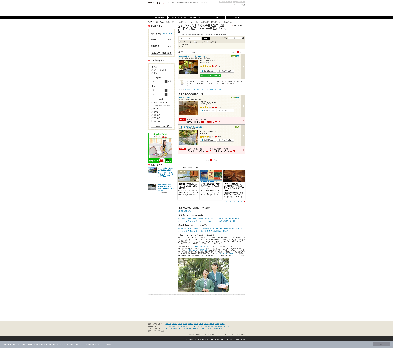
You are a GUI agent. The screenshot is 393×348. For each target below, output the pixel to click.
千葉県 (180, 324)
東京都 (196, 324)
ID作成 (243, 5)
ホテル (221, 218)
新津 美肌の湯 (204, 89)
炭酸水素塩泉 (217, 231)
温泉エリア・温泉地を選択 (161, 53)
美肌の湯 (206, 228)
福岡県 (222, 324)
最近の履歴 (239, 2)
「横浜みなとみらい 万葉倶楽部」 (198, 250)
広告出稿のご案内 (209, 334)
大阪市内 (201, 328)
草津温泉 (168, 326)
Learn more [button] (109, 344)
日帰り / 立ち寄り (159, 70)
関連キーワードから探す (156, 331)
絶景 (185, 231)
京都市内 (208, 328)
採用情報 (242, 339)
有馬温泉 (179, 326)
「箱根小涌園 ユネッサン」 (202, 246)
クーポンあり (200, 42)
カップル (231, 218)
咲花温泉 (180, 211)
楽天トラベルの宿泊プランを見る (210, 75)
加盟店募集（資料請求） (194, 334)
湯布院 (220, 326)
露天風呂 (201, 218)
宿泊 (179, 218)
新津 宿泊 (196, 89)
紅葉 (206, 231)
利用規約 (216, 339)
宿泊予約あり (213, 42)
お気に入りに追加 (226, 71)
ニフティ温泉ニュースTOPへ (234, 201)
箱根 (173, 326)
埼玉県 (174, 324)
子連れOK (191, 231)
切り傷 (237, 218)
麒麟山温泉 (187, 211)
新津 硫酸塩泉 (189, 89)
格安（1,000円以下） (211, 218)
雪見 (210, 231)
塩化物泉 (208, 221)
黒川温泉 (214, 326)
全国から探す (167, 33)
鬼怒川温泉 (227, 326)
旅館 (226, 218)
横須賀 (175, 328)
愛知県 (217, 324)
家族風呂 (156, 118)
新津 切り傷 (212, 89)
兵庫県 (185, 324)
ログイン (236, 5)
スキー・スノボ (217, 221)
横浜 (167, 328)
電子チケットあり (186, 42)
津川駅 (219, 89)
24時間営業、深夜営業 (161, 106)
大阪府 (201, 324)
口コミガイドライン (223, 334)
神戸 (220, 328)
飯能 (190, 328)
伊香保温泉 (200, 326)
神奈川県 (168, 324)
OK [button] (381, 344)
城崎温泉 (186, 326)
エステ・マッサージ (216, 228)
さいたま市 (184, 328)
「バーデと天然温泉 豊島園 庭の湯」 (226, 254)
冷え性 (183, 218)
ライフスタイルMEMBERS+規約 (230, 339)
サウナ (202, 221)
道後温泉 (207, 326)
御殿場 (195, 328)
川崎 (170, 328)
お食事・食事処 (192, 218)
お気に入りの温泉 (225, 2)
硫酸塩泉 (225, 231)
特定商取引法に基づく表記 (205, 339)
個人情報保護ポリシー (191, 339)
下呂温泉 (192, 326)
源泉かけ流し (194, 221)
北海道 (206, 324)
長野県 (212, 324)
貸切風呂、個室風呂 (229, 221)
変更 (169, 39)
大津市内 (215, 328)
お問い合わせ (241, 334)
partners (42, 344)
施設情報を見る (208, 71)
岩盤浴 (155, 112)
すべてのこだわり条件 (161, 126)
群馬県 (190, 324)
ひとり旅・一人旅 (183, 221)
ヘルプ (233, 334)
